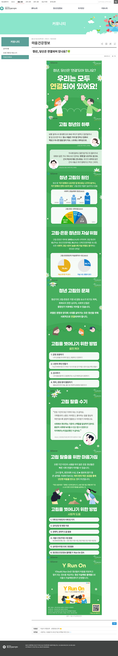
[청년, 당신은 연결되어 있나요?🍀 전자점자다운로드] (114, 44)
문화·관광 (36, 2)
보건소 (13, 2)
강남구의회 (44, 2)
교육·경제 (28, 2)
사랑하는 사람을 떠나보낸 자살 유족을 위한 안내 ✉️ (55, 632)
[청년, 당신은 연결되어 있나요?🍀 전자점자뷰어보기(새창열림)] (110, 44)
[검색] (116, 2)
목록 (114, 623)
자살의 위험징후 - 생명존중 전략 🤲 (51, 629)
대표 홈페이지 (5, 2)
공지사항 (6, 49)
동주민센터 (53, 2)
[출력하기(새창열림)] (106, 44)
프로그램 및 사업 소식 (10, 53)
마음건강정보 (7, 57)
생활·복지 (20, 2)
